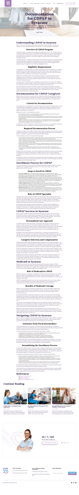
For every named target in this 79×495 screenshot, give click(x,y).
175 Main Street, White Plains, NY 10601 (39, 471)
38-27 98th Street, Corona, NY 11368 (20, 472)
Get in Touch (48, 3)
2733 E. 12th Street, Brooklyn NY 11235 (20, 470)
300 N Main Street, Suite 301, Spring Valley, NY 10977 (41, 475)
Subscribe (72, 473)
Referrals (42, 3)
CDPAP (31, 3)
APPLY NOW (70, 3)
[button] (25, 3)
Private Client (37, 3)
